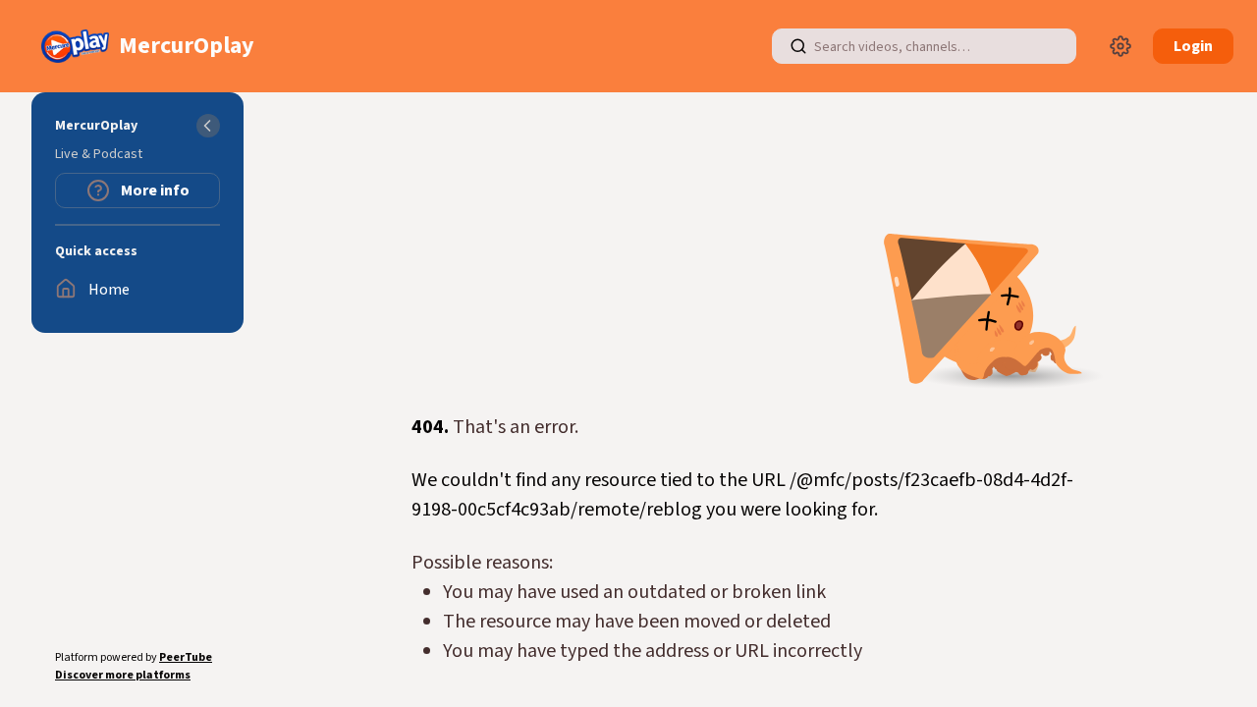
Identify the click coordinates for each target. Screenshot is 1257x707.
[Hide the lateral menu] (208, 125)
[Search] (798, 46)
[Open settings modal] (1120, 46)
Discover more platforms (123, 675)
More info (154, 190)
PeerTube (185, 657)
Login (1193, 46)
